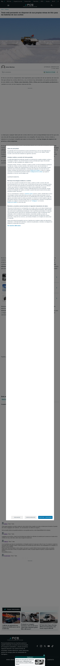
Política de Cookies (35, 170)
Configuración (30, 517)
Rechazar (17, 517)
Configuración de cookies (36, 171)
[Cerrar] (44, 655)
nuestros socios (29, 193)
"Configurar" (34, 200)
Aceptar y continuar (45, 517)
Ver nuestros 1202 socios (14, 225)
